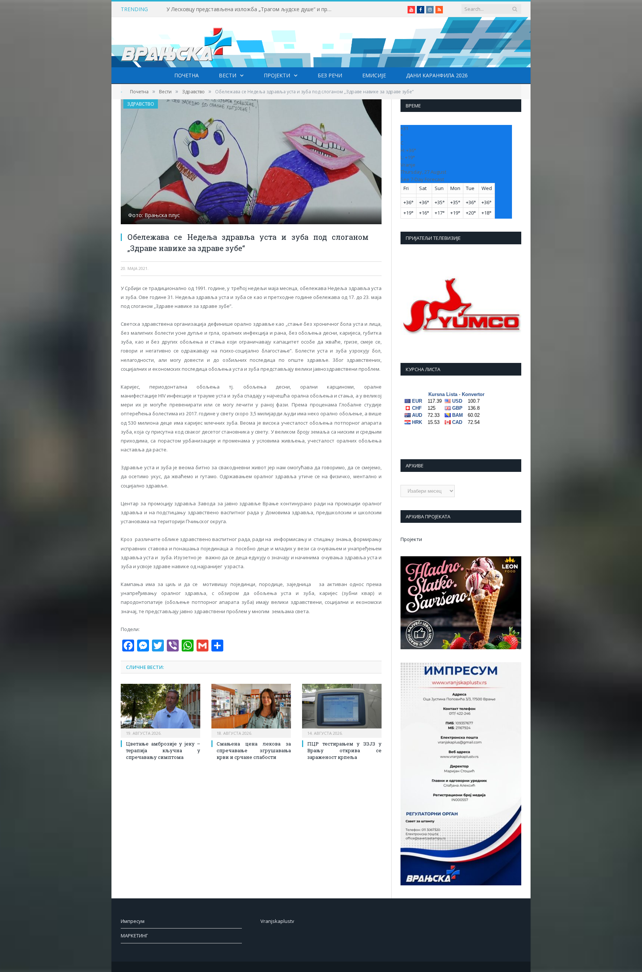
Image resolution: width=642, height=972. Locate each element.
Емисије (374, 75)
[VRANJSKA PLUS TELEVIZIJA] (176, 42)
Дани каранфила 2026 (437, 75)
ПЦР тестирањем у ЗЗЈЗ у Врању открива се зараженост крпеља (344, 750)
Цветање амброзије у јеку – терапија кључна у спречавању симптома (163, 750)
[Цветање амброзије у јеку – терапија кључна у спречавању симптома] (160, 710)
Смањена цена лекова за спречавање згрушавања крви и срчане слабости (254, 750)
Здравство (140, 104)
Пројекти (277, 75)
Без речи (330, 75)
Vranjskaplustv (277, 921)
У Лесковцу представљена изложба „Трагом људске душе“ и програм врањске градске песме (251, 9)
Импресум (133, 921)
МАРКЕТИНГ (134, 935)
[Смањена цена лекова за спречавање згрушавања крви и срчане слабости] (251, 710)
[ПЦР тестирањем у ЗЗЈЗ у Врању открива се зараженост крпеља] (342, 710)
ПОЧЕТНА (186, 75)
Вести (227, 75)
